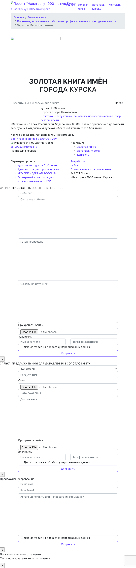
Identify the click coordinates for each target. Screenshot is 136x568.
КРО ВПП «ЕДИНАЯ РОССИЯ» (37, 173)
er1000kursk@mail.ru (24, 146)
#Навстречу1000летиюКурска (30, 9)
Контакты (115, 4)
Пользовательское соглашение (90, 169)
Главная (70, 4)
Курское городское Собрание (37, 165)
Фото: (22, 380)
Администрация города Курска (38, 169)
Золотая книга (83, 6)
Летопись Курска (98, 6)
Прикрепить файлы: (31, 325)
